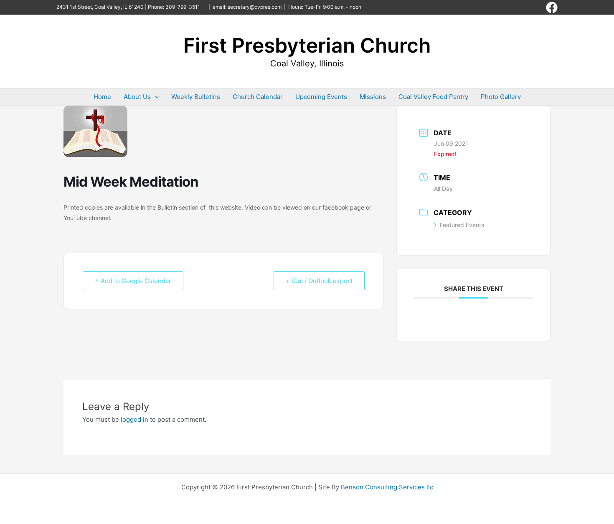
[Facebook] (552, 7)
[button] (155, 97)
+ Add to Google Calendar (133, 281)
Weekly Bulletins (195, 97)
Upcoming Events (321, 97)
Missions (373, 97)
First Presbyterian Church (307, 45)
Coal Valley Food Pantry (433, 97)
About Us (137, 97)
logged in (134, 419)
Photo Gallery (501, 97)
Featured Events (462, 224)
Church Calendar (258, 97)
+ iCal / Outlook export (319, 281)
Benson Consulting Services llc (387, 487)
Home (102, 97)
